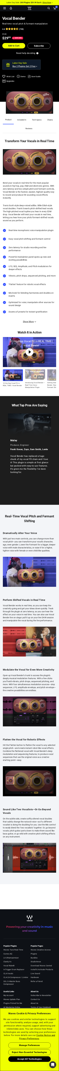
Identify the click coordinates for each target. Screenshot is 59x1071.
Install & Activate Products (42, 969)
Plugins (34, 954)
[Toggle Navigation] (4, 8)
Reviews (28, 128)
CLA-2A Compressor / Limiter (15, 977)
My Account (8, 995)
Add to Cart (13, 45)
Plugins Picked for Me (12, 1003)
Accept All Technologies (29, 1059)
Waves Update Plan (11, 999)
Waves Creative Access (41, 950)
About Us (34, 1003)
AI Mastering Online (11, 1007)
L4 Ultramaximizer (11, 958)
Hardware (35, 977)
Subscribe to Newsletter (41, 995)
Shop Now (47, 2)
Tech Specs (37, 120)
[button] (52, 1064)
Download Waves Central (41, 966)
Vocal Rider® (9, 966)
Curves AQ (7, 954)
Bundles (34, 958)
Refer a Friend (37, 981)
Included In (21, 120)
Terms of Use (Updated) (41, 1007)
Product (8, 120)
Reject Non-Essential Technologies (29, 1052)
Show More (28, 321)
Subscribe (39, 46)
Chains (50, 120)
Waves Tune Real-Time (13, 950)
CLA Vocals (8, 973)
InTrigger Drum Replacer (13, 969)
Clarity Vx (7, 962)
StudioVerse (36, 962)
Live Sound (35, 973)
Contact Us (35, 999)
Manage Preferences (29, 1045)
